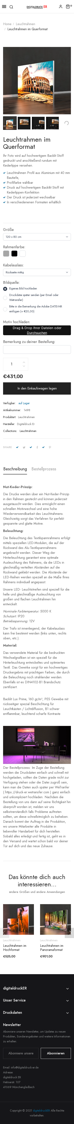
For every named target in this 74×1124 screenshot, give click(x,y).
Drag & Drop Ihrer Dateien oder (37, 330)
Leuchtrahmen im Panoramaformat (51, 948)
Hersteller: (9, 424)
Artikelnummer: (12, 410)
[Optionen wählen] (20, 923)
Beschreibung (15, 469)
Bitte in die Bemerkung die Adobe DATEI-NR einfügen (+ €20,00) (35, 308)
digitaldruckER (41, 1110)
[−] (24, 366)
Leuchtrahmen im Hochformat (14, 948)
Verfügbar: (9, 403)
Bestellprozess (43, 469)
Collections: (10, 431)
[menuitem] (10, 123)
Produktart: (9, 417)
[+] (24, 361)
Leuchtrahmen (28, 431)
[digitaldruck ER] (37, 6)
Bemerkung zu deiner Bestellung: (29, 341)
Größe (8, 229)
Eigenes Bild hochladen (23, 288)
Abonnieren (56, 1053)
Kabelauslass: (13, 265)
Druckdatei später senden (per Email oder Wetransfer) (34, 297)
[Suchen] (11, 6)
